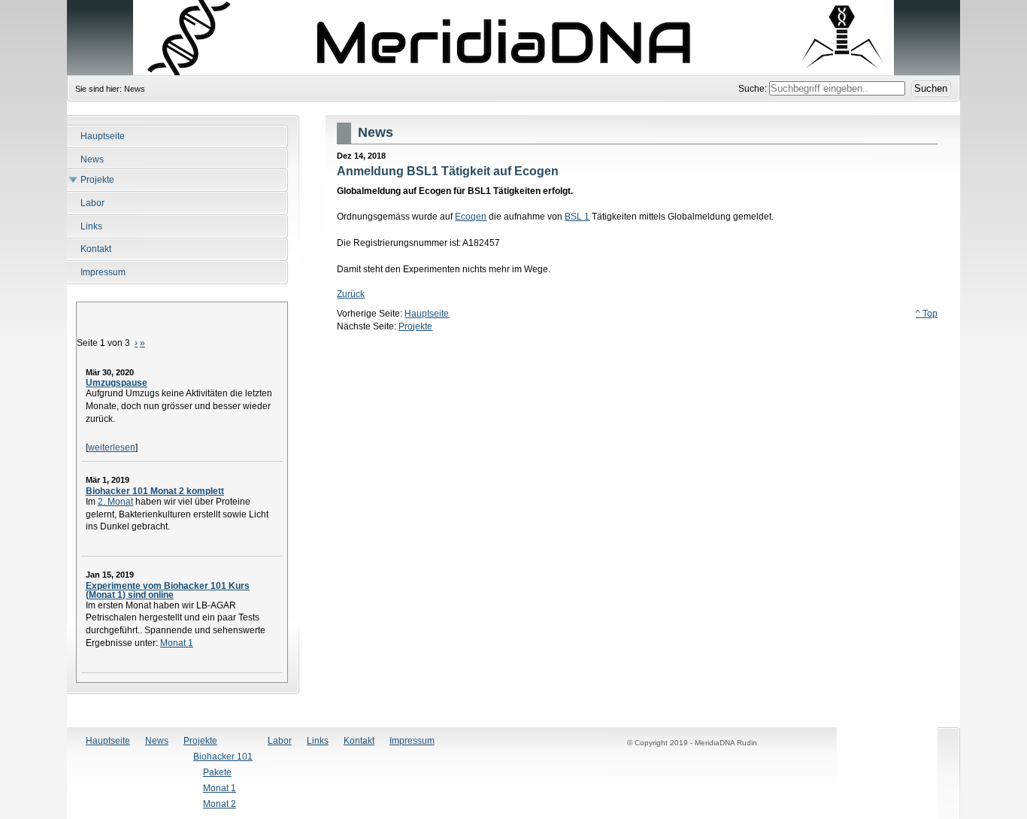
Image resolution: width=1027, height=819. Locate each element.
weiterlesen (111, 447)
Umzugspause (116, 383)
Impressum (412, 741)
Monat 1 (176, 643)
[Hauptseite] (513, 37)
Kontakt (359, 741)
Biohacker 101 (223, 757)
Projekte (415, 326)
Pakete (217, 773)
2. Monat (115, 501)
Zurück (351, 294)
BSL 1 (577, 216)
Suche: (753, 88)
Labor (280, 741)
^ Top (927, 313)
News (156, 741)
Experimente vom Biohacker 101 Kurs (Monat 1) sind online (168, 590)
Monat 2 (219, 804)
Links (318, 741)
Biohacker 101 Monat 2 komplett (155, 491)
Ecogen (470, 216)
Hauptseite (426, 313)
